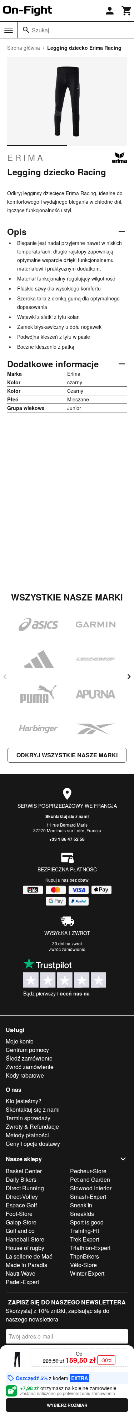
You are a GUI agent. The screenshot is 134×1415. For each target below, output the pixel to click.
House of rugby (25, 1248)
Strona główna (23, 47)
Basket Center (24, 1171)
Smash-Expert (88, 1196)
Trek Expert (84, 1239)
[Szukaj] (26, 30)
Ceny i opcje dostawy (33, 1143)
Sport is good (87, 1222)
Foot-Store (19, 1214)
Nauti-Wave (20, 1273)
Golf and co (20, 1231)
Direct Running (25, 1188)
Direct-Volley (22, 1196)
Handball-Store (25, 1239)
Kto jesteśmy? (23, 1101)
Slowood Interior (90, 1188)
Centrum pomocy (27, 1050)
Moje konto (20, 1041)
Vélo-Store (83, 1265)
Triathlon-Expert (90, 1248)
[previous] (5, 677)
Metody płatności (27, 1135)
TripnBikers (84, 1256)
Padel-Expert (22, 1282)
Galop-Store (21, 1222)
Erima (26, 157)
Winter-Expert (87, 1273)
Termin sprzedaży (28, 1118)
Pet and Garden (90, 1179)
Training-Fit (84, 1231)
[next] (129, 677)
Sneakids (82, 1214)
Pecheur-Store (88, 1171)
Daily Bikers (21, 1179)
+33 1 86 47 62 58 (67, 839)
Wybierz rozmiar (67, 1405)
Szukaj (40, 30)
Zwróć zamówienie (67, 949)
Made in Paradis (26, 1265)
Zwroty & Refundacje (32, 1126)
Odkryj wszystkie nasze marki (67, 755)
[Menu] (8, 30)
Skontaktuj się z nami (67, 816)
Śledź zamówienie (29, 1058)
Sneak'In (81, 1205)
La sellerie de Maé (29, 1256)
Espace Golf (21, 1205)
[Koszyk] (127, 10)
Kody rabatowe (25, 1075)
